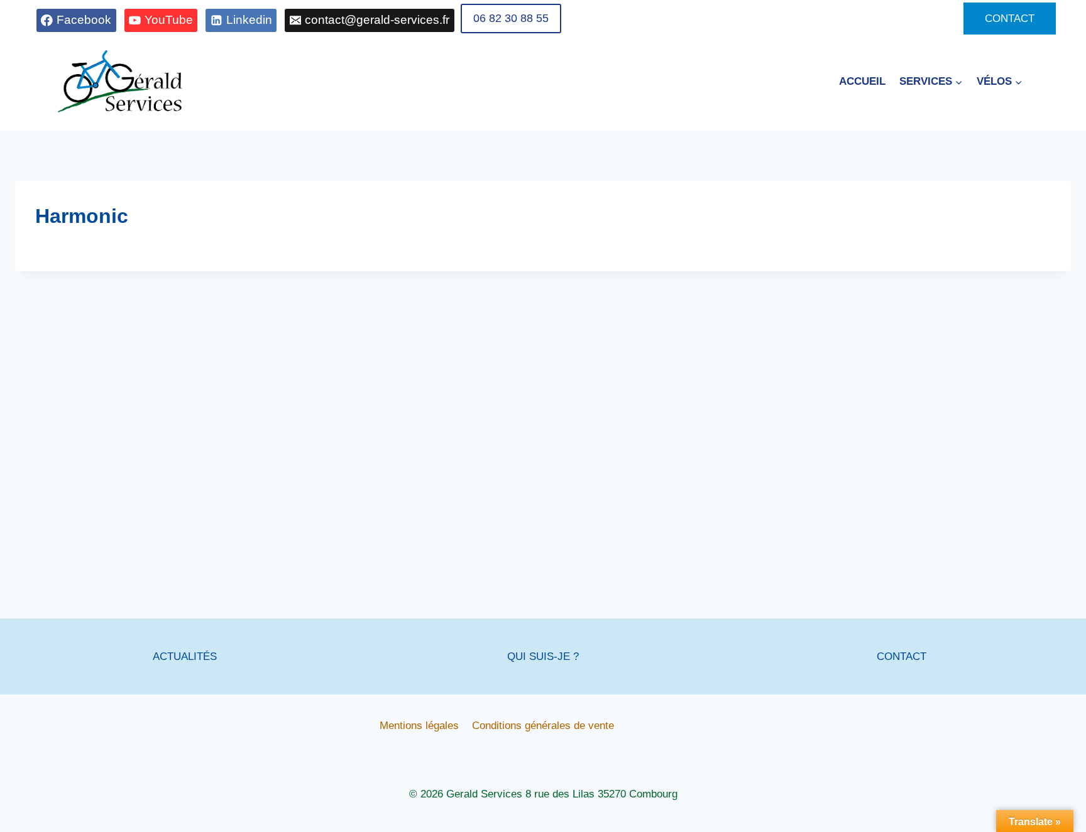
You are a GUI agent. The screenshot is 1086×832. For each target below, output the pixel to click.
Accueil (862, 81)
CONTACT (1009, 18)
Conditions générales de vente (543, 726)
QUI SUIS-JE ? (543, 656)
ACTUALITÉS (185, 656)
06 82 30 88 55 (511, 18)
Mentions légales (419, 726)
